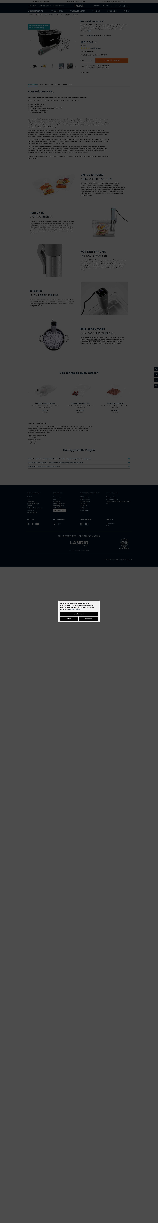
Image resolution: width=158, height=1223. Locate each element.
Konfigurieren (88, 618)
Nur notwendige (69, 618)
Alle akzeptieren (79, 614)
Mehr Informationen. (74, 609)
